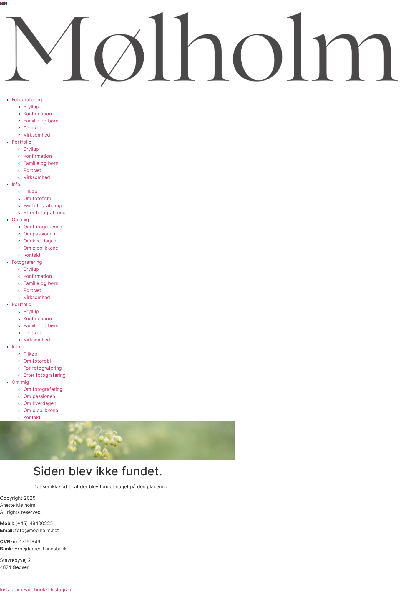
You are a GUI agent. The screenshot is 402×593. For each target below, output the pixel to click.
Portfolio (21, 142)
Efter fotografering (45, 212)
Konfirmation (38, 114)
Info (16, 184)
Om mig (20, 219)
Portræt (32, 128)
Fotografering (27, 99)
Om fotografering (43, 227)
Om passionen (39, 234)
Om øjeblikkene (41, 248)
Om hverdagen (40, 241)
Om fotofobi (37, 198)
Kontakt (32, 255)
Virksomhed (37, 135)
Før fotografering (43, 205)
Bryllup (31, 106)
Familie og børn (41, 121)
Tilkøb (30, 191)
